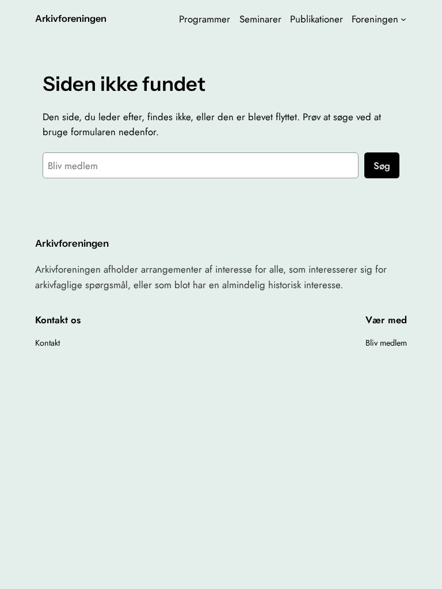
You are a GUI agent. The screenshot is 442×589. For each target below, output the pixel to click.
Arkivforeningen (70, 18)
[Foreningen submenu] (403, 19)
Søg (382, 166)
